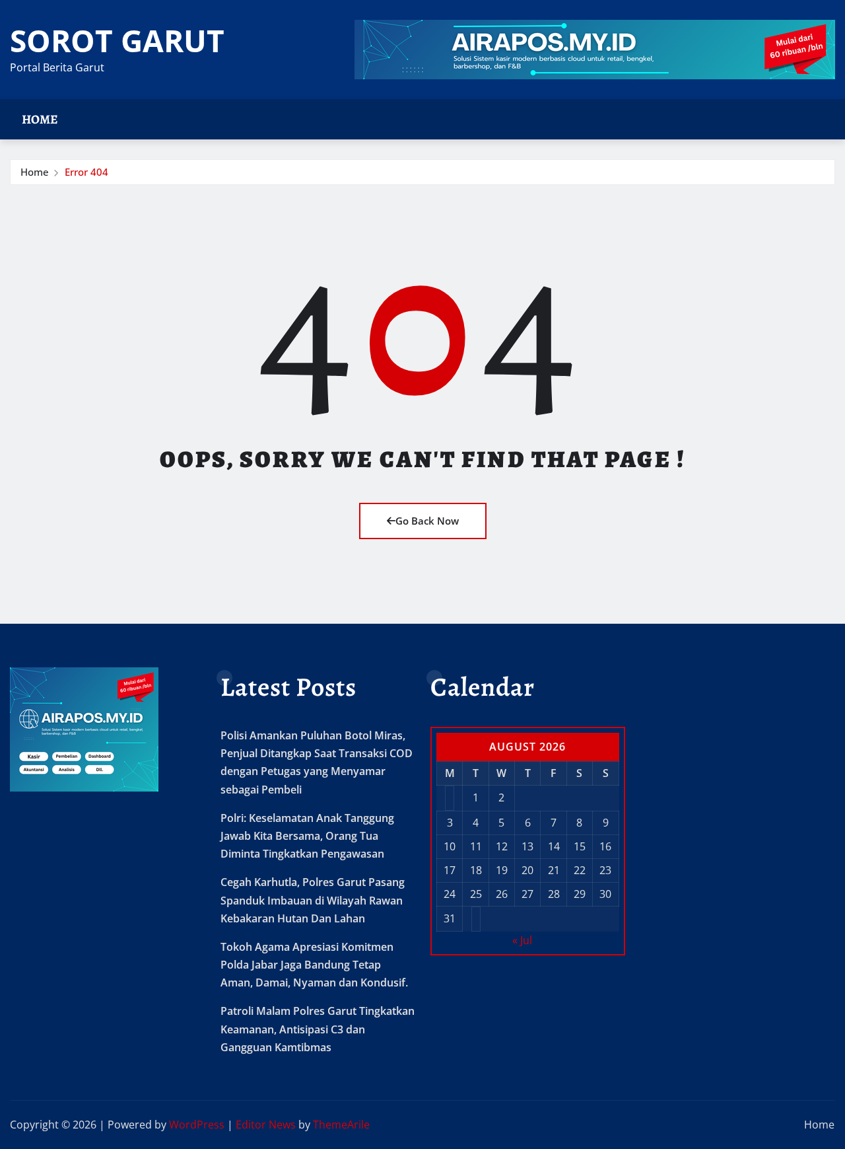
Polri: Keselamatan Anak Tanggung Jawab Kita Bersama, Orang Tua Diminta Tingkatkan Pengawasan (307, 836)
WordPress (196, 1124)
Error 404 (86, 171)
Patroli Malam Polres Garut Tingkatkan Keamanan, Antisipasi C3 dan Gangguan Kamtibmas (317, 1029)
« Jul (522, 940)
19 (502, 870)
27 (527, 894)
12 (502, 846)
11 (476, 846)
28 (554, 894)
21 (554, 870)
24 (450, 894)
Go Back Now (427, 520)
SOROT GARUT (117, 40)
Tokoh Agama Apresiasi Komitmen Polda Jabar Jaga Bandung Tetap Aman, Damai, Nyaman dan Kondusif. (314, 965)
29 (580, 894)
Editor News (266, 1124)
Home (40, 119)
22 (580, 870)
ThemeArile (341, 1124)
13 (527, 846)
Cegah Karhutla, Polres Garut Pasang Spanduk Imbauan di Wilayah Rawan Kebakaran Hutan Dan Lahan (312, 900)
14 (554, 846)
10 (450, 846)
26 (502, 894)
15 (580, 846)
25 (476, 894)
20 (527, 870)
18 (476, 870)
